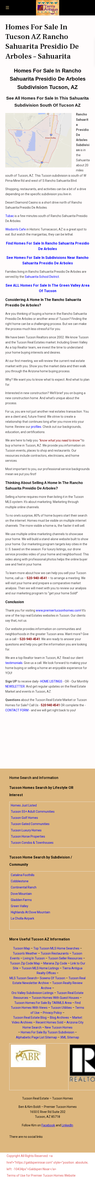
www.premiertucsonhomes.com (58, 610)
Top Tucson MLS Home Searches (56, 948)
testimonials (14, 663)
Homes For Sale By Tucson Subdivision (47, 1032)
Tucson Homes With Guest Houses (55, 997)
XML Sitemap (69, 1037)
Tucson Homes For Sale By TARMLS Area (43, 1003)
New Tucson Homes (58, 1027)
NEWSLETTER (15, 686)
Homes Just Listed (24, 805)
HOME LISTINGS (51, 681)
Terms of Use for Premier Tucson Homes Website (41, 1175)
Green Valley (19, 906)
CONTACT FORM (16, 710)
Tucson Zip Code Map (25, 963)
